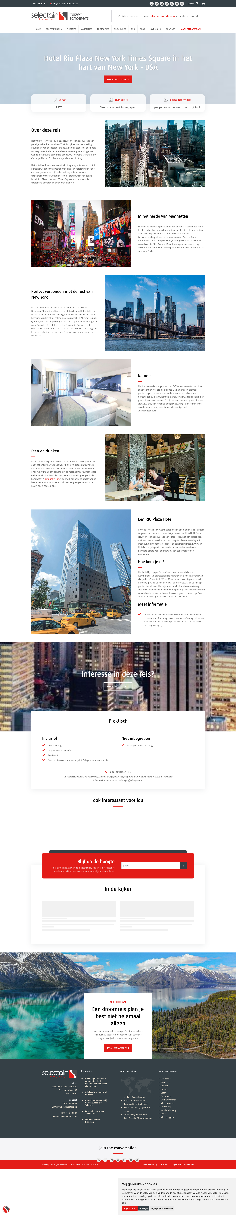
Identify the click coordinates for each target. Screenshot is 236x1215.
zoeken (191, 3)
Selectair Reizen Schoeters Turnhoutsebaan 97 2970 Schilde (64, 1090)
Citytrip (164, 1085)
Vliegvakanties (167, 1103)
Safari (163, 1092)
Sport (163, 1113)
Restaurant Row (52, 478)
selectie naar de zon (162, 16)
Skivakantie (166, 1096)
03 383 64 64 (38, 3)
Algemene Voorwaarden (183, 1164)
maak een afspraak (118, 1048)
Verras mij (166, 1106)
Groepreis (166, 1078)
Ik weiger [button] (143, 1208)
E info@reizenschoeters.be (64, 1106)
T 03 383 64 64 (69, 1103)
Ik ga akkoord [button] (130, 1208)
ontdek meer (140, 1097)
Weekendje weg (168, 1110)
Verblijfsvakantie (168, 1099)
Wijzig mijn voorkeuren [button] (162, 1208)
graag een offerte (118, 79)
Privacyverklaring (149, 1164)
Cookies (164, 1164)
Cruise (164, 1089)
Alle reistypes (167, 1117)
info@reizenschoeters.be (64, 3)
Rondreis (165, 1082)
